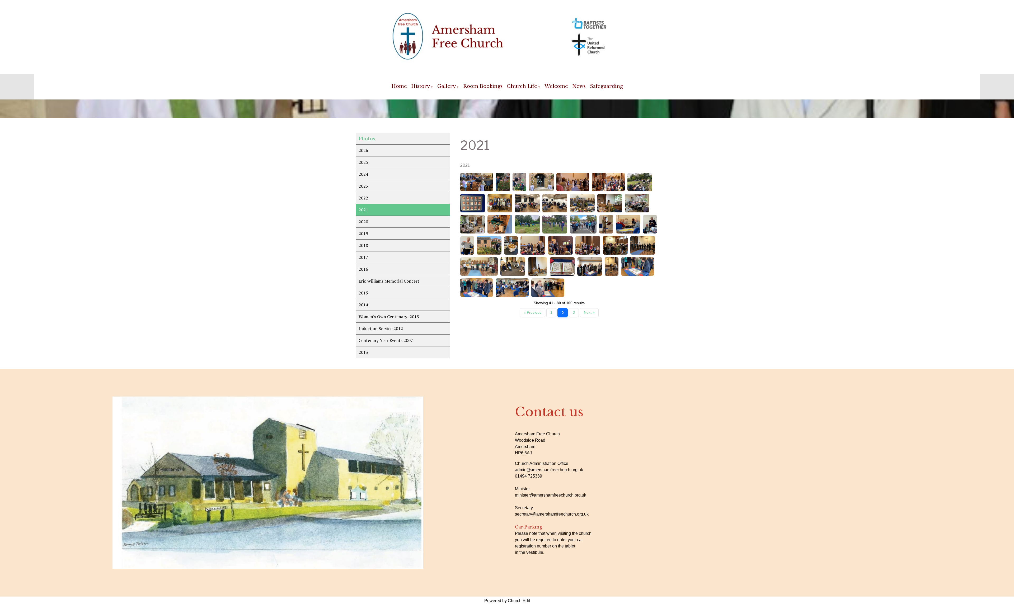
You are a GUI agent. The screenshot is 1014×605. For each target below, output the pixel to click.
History (420, 86)
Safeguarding (606, 86)
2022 (363, 198)
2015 (363, 293)
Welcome (556, 86)
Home (399, 86)
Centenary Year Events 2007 (386, 340)
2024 (363, 174)
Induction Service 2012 (381, 328)
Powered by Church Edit (507, 600)
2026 (363, 150)
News (579, 86)
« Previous (532, 313)
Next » (589, 313)
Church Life (522, 86)
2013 (363, 352)
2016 (363, 269)
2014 (363, 305)
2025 (363, 162)
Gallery (446, 86)
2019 (363, 233)
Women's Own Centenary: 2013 (389, 317)
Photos (367, 138)
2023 (363, 186)
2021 (363, 210)
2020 (363, 222)
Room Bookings (483, 86)
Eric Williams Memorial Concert (389, 281)
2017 (363, 257)
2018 (363, 245)
